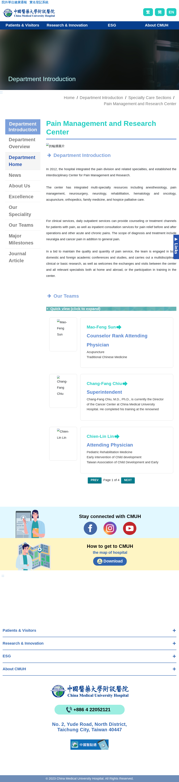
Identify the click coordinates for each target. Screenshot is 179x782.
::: (4, 3)
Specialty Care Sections (149, 97)
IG (110, 528)
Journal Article (17, 257)
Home (69, 97)
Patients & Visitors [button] (22, 25)
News (15, 175)
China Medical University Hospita (89, 691)
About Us (19, 185)
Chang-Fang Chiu (104, 383)
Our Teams (21, 225)
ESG (7, 656)
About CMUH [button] (156, 25)
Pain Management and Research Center (140, 103)
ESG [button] (112, 25)
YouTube (129, 528)
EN (171, 12)
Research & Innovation (23, 643)
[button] (106, 144)
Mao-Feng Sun (101, 327)
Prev (95, 480)
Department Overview (22, 143)
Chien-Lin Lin (100, 436)
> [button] (170, 146)
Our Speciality (20, 211)
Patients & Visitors (19, 630)
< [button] (52, 146)
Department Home (22, 161)
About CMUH (14, 669)
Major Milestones (21, 239)
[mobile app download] (89, 744)
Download (113, 561)
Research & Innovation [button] (67, 25)
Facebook (90, 528)
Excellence (21, 196)
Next (128, 480)
